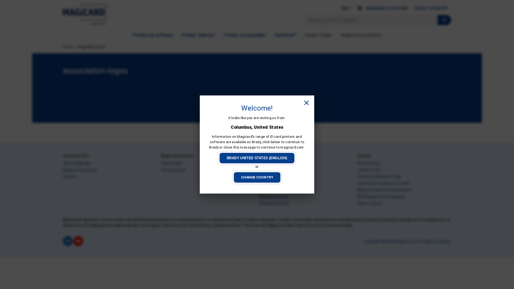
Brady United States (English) (257, 158)
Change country (257, 177)
